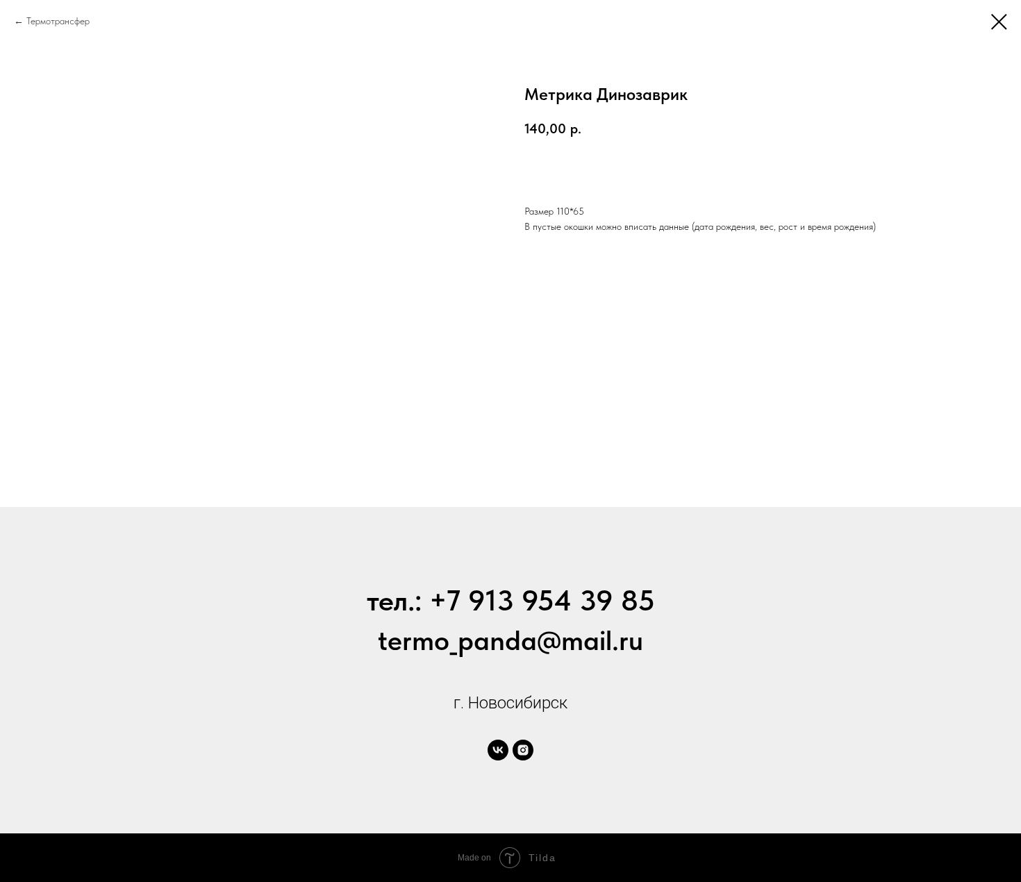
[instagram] (523, 750)
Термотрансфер (58, 20)
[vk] (498, 750)
